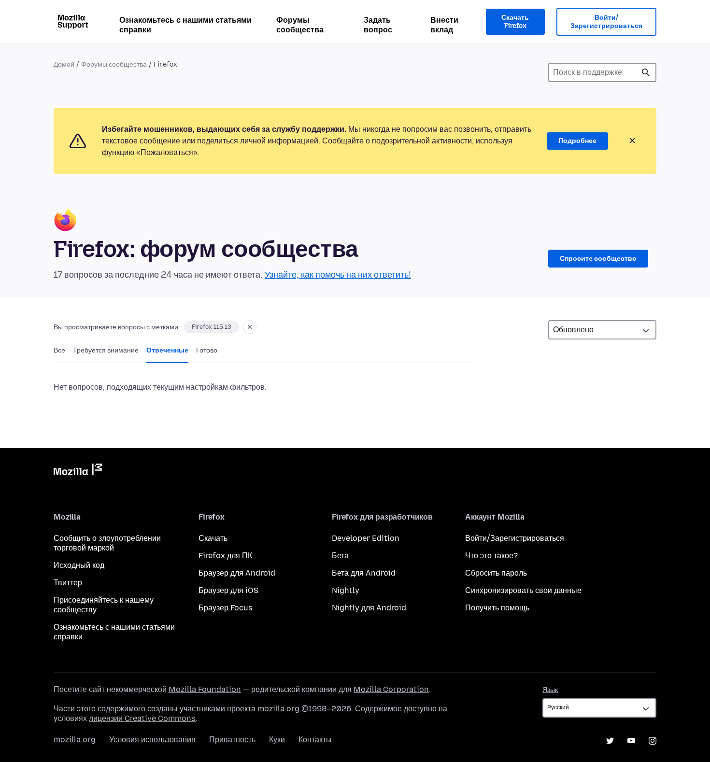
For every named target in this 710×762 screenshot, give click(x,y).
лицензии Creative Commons (142, 718)
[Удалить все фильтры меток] (249, 327)
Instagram (652, 741)
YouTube (631, 741)
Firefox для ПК (225, 555)
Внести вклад (444, 24)
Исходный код (79, 565)
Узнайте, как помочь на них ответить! (338, 274)
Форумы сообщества (300, 24)
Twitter (610, 741)
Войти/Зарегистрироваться (606, 22)
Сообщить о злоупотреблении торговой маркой (107, 543)
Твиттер (68, 582)
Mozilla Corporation (391, 689)
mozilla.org (75, 739)
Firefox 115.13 (211, 327)
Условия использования (152, 739)
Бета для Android (364, 573)
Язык (550, 690)
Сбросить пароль (496, 573)
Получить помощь (497, 607)
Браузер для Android (237, 573)
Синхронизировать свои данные (523, 590)
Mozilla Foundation (205, 689)
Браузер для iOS (228, 590)
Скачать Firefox (515, 22)
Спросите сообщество (598, 258)
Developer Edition (365, 538)
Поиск (645, 72)
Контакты (315, 739)
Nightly (345, 590)
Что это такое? (491, 555)
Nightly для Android (369, 607)
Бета (340, 555)
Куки (277, 739)
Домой (64, 64)
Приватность (232, 739)
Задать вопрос (378, 24)
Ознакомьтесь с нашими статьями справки (185, 24)
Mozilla (78, 471)
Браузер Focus (226, 607)
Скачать (213, 538)
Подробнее (577, 141)
